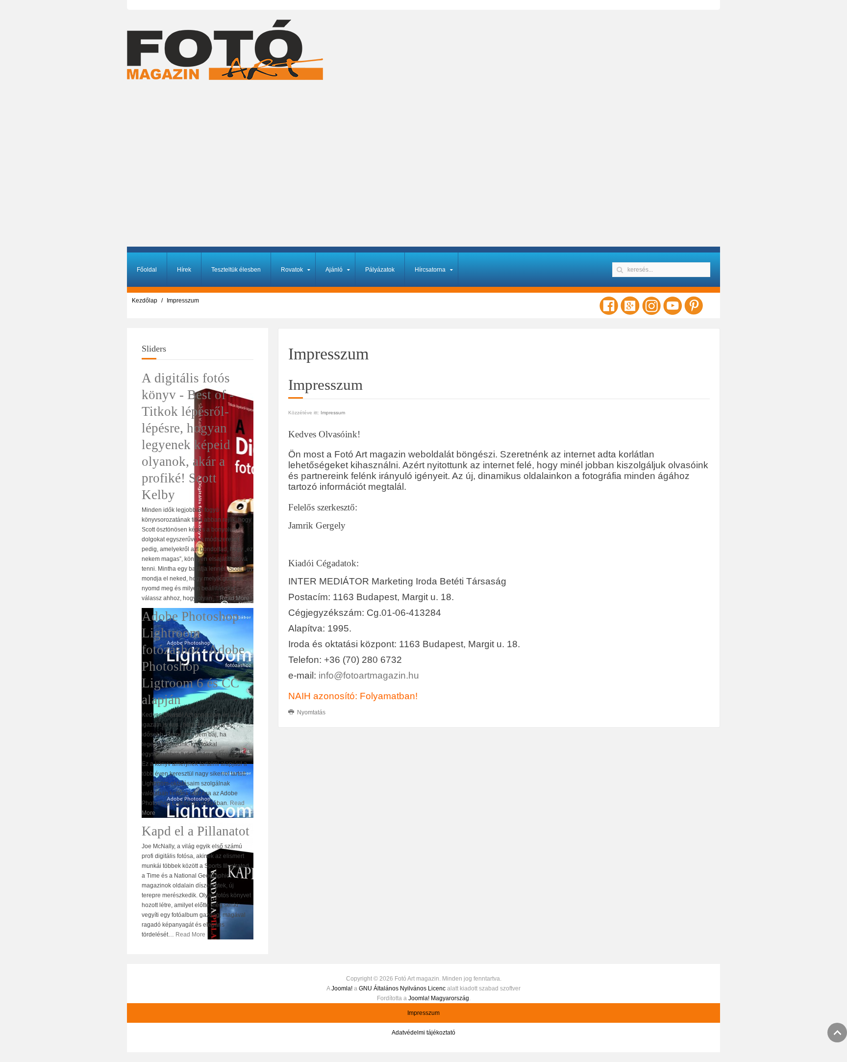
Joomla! (341, 988)
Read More (234, 598)
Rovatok (292, 269)
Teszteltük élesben (236, 269)
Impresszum (423, 1013)
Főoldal (147, 269)
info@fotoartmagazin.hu (369, 675)
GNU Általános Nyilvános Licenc (402, 988)
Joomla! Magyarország (438, 998)
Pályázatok (380, 269)
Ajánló (334, 269)
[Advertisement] (423, 168)
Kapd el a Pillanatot (195, 831)
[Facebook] (609, 305)
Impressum (333, 412)
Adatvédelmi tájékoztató (423, 1032)
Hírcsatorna (430, 269)
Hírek (184, 269)
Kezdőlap (144, 300)
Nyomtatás (310, 712)
